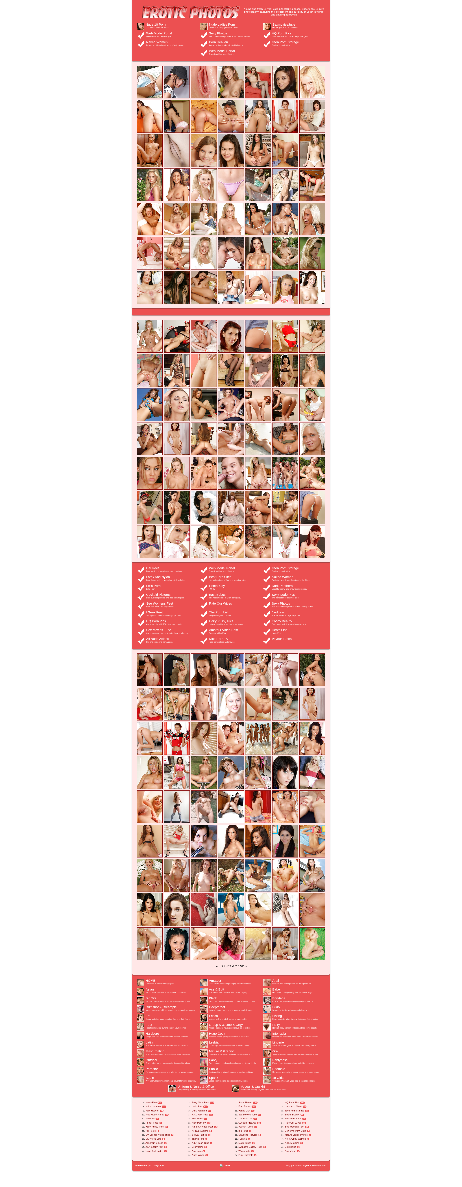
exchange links (157, 1165)
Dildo (276, 1007)
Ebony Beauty (282, 621)
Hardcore (152, 1033)
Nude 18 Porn (156, 24)
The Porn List (218, 612)
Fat (148, 1016)
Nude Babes (244, 1143)
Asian (150, 989)
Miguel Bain (309, 1165)
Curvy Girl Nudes (154, 1151)
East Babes (217, 594)
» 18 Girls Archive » (231, 966)
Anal (275, 980)
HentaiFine (279, 630)
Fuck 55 (242, 1138)
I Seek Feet (154, 612)
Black (213, 998)
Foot (149, 1025)
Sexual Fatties (199, 1134)
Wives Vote (244, 1151)
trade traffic (141, 1165)
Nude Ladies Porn (222, 24)
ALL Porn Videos (154, 1143)
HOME (150, 980)
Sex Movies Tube (158, 630)
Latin (149, 1042)
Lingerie (278, 1042)
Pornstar (152, 1069)
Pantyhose (280, 1060)
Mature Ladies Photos (295, 1134)
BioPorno (243, 1130)
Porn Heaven (218, 42)
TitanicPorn (197, 1138)
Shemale (278, 1069)
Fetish (213, 1016)
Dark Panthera (282, 586)
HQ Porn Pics (281, 33)
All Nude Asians (157, 639)
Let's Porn (153, 586)
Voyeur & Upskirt (253, 1086)
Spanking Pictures (247, 1134)
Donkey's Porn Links (295, 1130)
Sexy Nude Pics (283, 594)
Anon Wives (197, 1155)
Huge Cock (217, 1033)
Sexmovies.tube (283, 24)
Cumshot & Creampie (161, 1007)
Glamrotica (290, 1147)
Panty (213, 1060)
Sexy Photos (218, 33)
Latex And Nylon (158, 577)
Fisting (277, 1016)
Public (213, 1069)
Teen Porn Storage (285, 42)
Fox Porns (197, 1118)
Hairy (276, 1025)
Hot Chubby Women (294, 1138)
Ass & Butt (216, 989)
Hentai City (217, 586)
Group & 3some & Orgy (226, 1025)
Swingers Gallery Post (250, 1147)
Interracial (279, 1033)
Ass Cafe (196, 1151)
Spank (213, 1078)
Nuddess (278, 612)
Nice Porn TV (218, 639)
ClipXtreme (197, 1147)
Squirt (150, 1078)
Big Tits (151, 998)
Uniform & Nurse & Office (195, 1086)
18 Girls (278, 1078)
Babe (276, 989)
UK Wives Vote (153, 1138)
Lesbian (214, 1042)
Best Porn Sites (220, 577)
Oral (275, 1051)
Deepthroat (217, 1007)
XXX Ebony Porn (154, 1147)
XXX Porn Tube (200, 1114)
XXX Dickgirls (291, 1143)
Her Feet (152, 568)
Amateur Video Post (223, 630)
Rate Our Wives (220, 603)
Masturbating (155, 1051)
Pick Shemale (245, 1155)
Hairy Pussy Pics (221, 621)
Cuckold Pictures (158, 594)
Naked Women (157, 42)
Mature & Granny (221, 1051)
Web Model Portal (159, 33)
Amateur (215, 980)
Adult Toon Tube (200, 1143)
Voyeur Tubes (282, 639)
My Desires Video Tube (157, 1134)
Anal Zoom (290, 1151)
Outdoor (151, 1060)
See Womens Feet (159, 603)
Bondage (278, 998)
